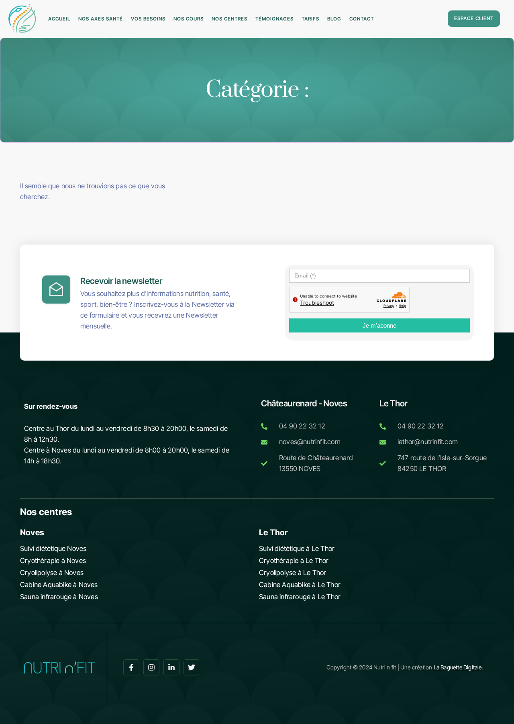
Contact (361, 19)
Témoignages (274, 19)
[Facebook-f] (131, 667)
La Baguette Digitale (458, 667)
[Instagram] (151, 667)
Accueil (59, 19)
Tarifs (310, 19)
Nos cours (188, 19)
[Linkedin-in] (171, 667)
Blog (334, 19)
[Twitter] (192, 667)
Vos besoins (148, 19)
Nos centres (229, 19)
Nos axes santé (100, 19)
